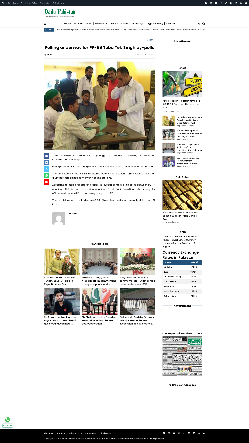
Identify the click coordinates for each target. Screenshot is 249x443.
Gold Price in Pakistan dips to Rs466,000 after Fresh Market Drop (179, 216)
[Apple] (246, 3)
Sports (124, 23)
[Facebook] (206, 3)
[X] (46, 169)
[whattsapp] (7, 419)
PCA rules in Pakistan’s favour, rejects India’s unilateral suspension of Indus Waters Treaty (137, 322)
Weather (170, 23)
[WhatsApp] (46, 175)
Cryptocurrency (155, 23)
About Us (6, 3)
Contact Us (18, 3)
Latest (67, 23)
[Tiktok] (226, 3)
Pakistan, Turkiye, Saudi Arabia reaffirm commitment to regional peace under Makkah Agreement (99, 282)
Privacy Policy (31, 3)
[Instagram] (221, 3)
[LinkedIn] (46, 162)
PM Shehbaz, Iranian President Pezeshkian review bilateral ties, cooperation (99, 320)
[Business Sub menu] (106, 24)
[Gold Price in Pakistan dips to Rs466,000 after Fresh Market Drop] (182, 195)
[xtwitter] (211, 3)
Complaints (45, 3)
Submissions (58, 3)
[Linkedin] (236, 3)
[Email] (46, 182)
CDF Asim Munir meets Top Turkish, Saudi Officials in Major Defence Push (137, 29)
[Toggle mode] (198, 23)
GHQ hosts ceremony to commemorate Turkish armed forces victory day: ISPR (137, 281)
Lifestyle (114, 23)
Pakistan (78, 23)
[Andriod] (241, 3)
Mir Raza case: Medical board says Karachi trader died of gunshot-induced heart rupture (61, 322)
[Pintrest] (231, 3)
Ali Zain (50, 54)
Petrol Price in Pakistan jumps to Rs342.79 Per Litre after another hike (62, 29)
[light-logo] (60, 13)
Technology (137, 23)
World (89, 23)
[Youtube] (216, 3)
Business (99, 23)
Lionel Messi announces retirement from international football (188, 161)
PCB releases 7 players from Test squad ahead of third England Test (189, 133)
